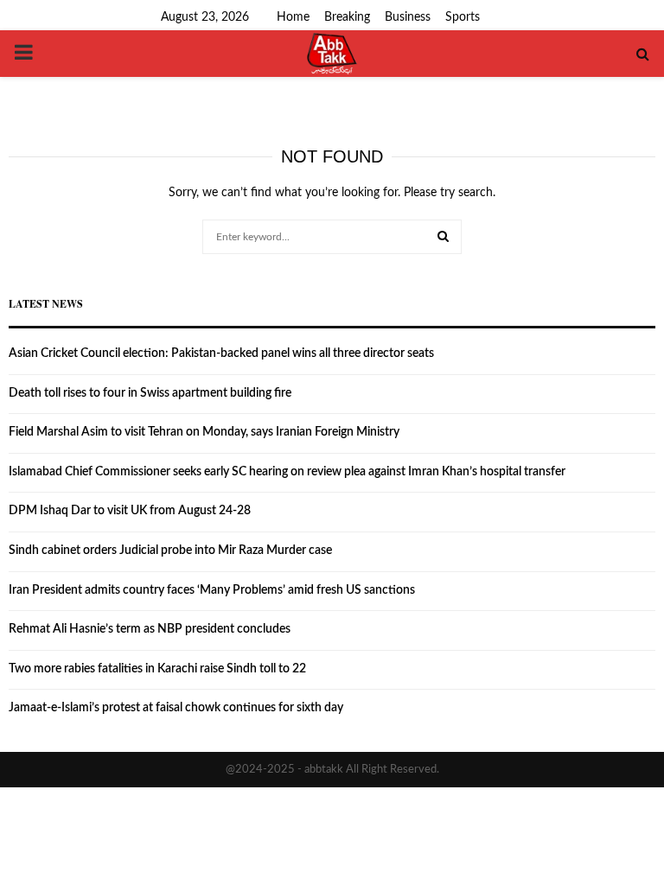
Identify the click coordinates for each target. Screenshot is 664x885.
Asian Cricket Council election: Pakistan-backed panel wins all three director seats (221, 353)
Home (293, 17)
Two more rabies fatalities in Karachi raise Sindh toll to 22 (157, 669)
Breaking (347, 17)
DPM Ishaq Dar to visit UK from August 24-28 (130, 511)
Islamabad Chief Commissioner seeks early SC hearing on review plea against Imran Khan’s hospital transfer (287, 472)
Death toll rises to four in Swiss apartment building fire (150, 393)
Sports (462, 17)
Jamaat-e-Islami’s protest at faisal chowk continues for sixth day (176, 708)
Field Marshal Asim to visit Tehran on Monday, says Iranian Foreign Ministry (204, 432)
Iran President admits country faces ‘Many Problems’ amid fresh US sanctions (212, 590)
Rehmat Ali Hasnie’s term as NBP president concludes (149, 629)
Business (408, 17)
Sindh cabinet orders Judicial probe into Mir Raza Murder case (170, 550)
